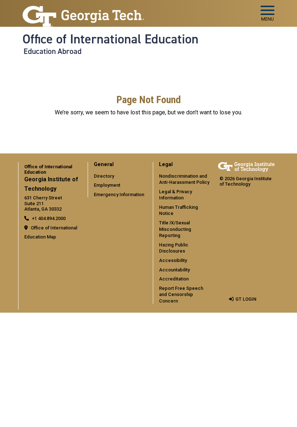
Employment (107, 185)
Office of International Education (110, 39)
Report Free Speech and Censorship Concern (181, 295)
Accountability (174, 269)
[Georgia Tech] (246, 167)
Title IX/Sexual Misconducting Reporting (175, 229)
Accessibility (173, 260)
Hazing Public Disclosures (173, 248)
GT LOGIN (245, 299)
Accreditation (174, 279)
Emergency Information (119, 194)
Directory (104, 176)
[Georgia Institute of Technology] (83, 10)
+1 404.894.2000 (49, 218)
